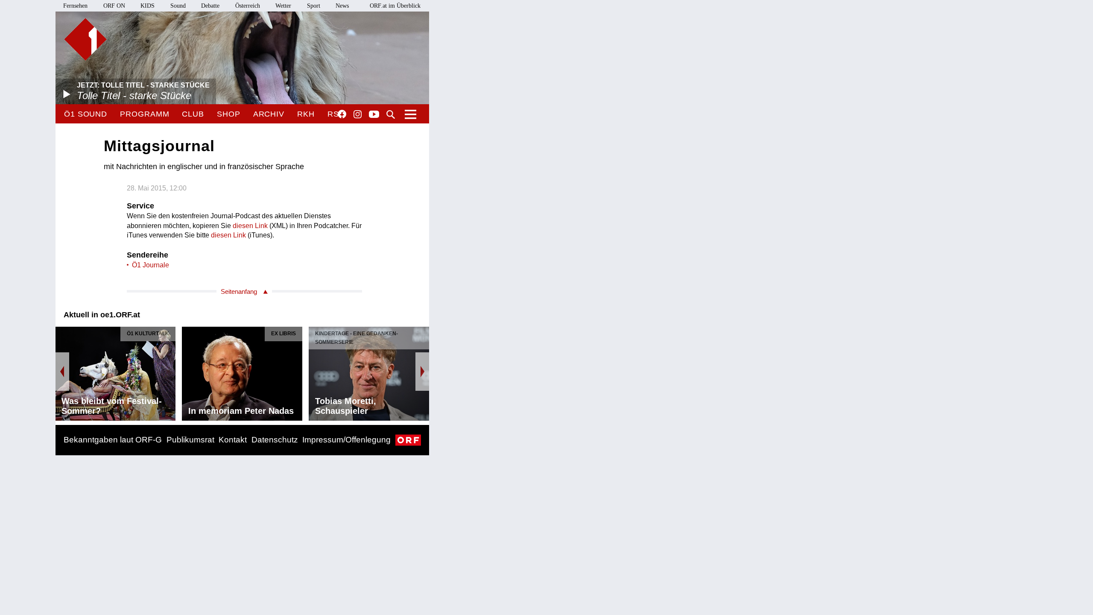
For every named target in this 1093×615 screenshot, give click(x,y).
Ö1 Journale (150, 265)
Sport (313, 6)
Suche (390, 114)
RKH (306, 114)
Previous (62, 371)
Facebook (342, 114)
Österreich (247, 6)
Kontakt (233, 439)
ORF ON (114, 6)
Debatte (210, 6)
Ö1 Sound (85, 114)
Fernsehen (75, 6)
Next (422, 371)
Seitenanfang (239, 291)
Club (193, 114)
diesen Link (250, 225)
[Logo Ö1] (85, 39)
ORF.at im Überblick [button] (395, 6)
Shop (228, 114)
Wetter (283, 6)
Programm (144, 114)
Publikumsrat (190, 439)
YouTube (374, 115)
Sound (178, 6)
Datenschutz (274, 439)
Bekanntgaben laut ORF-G (113, 439)
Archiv (268, 114)
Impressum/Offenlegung (346, 439)
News (342, 6)
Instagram (358, 114)
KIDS (147, 6)
